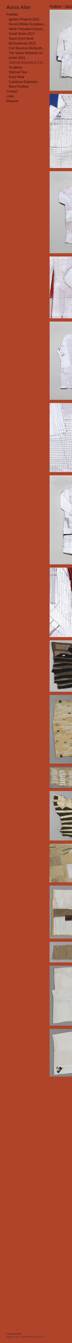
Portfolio (12, 14)
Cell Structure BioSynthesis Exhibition (27, 48)
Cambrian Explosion (23, 81)
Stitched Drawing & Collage (27, 62)
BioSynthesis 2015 (22, 43)
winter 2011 (17, 57)
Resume (12, 101)
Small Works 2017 (22, 33)
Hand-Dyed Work (21, 38)
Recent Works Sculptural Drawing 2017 (27, 24)
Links (10, 96)
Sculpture (15, 67)
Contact (11, 91)
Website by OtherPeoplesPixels (25, 1337)
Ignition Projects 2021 (24, 19)
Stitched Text (18, 72)
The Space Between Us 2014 (27, 53)
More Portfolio (19, 86)
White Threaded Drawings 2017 (27, 29)
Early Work (16, 77)
